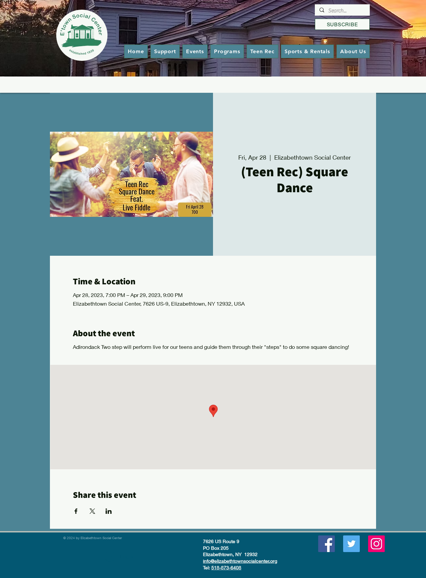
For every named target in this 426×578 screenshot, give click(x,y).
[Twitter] (351, 543)
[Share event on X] (92, 511)
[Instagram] (376, 543)
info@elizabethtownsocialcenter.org (240, 561)
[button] (227, 51)
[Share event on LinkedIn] (109, 511)
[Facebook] (326, 543)
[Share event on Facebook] (76, 511)
